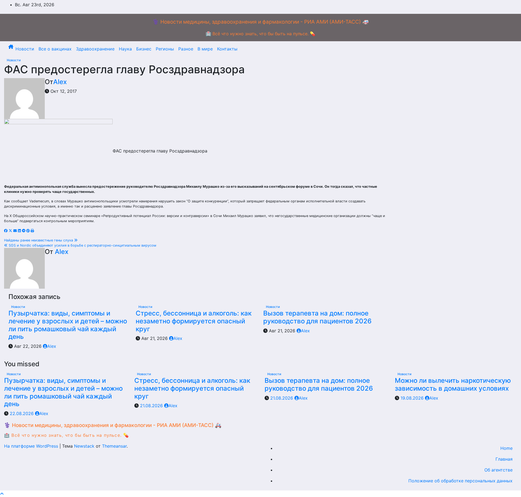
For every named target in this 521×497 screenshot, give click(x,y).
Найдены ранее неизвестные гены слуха (39, 240)
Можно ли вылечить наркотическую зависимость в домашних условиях (453, 384)
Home (506, 448)
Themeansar (114, 446)
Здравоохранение (95, 49)
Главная (504, 459)
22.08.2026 (22, 413)
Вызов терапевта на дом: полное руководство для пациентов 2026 (317, 317)
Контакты (227, 49)
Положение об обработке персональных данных (460, 480)
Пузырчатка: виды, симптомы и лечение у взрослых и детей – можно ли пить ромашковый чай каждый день (67, 324)
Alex (60, 82)
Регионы (165, 49)
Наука (125, 49)
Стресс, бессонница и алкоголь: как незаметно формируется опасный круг (194, 321)
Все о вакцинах (55, 49)
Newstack (84, 446)
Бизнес (143, 49)
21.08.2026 (152, 405)
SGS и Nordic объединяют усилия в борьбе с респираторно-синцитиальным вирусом (82, 245)
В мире (205, 49)
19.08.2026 (413, 398)
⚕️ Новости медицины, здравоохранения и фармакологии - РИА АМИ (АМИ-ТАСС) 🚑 (261, 22)
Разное (185, 49)
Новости (24, 49)
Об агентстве (498, 470)
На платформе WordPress (31, 446)
